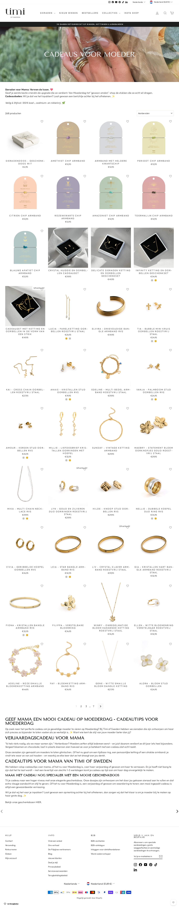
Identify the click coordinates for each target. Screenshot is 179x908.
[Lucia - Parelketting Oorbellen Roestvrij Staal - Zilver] (70, 338)
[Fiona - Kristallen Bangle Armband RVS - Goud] (27, 635)
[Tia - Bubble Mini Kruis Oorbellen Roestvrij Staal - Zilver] (152, 341)
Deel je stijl (53, 862)
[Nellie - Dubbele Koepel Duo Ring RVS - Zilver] (152, 518)
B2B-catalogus (98, 845)
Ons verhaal (53, 845)
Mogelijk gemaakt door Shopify (89, 898)
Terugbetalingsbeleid (57, 875)
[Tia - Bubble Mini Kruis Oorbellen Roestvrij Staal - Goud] (155, 341)
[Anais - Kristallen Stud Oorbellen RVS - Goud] (70, 399)
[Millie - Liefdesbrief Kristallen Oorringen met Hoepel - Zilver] (66, 460)
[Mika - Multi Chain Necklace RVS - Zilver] (23, 518)
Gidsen (8, 854)
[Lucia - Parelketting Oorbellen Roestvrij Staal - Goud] (66, 338)
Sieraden (46, 13)
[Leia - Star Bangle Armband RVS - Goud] (70, 577)
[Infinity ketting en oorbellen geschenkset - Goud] (155, 280)
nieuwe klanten (55, 858)
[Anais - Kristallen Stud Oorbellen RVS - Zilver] (66, 399)
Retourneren (11, 849)
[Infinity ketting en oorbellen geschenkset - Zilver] (152, 280)
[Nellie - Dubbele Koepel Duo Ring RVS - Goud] (155, 518)
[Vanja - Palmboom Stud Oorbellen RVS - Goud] (155, 399)
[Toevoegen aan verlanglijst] (42, 121)
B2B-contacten (98, 841)
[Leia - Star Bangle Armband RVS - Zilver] (66, 577)
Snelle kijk (25, 155)
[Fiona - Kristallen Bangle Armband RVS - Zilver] (23, 635)
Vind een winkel (55, 841)
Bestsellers (90, 13)
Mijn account (11, 858)
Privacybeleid (54, 866)
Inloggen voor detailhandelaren (105, 849)
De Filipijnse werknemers (59, 849)
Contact (9, 841)
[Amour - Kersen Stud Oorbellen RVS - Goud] (27, 457)
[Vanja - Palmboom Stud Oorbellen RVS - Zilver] (152, 399)
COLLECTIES (110, 13)
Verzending (10, 845)
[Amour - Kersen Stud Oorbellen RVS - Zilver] (23, 457)
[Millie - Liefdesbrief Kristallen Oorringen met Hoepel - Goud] (70, 460)
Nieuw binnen (68, 13)
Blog (50, 854)
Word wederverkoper (101, 854)
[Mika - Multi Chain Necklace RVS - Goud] (27, 518)
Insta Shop (131, 13)
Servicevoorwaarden (57, 871)
